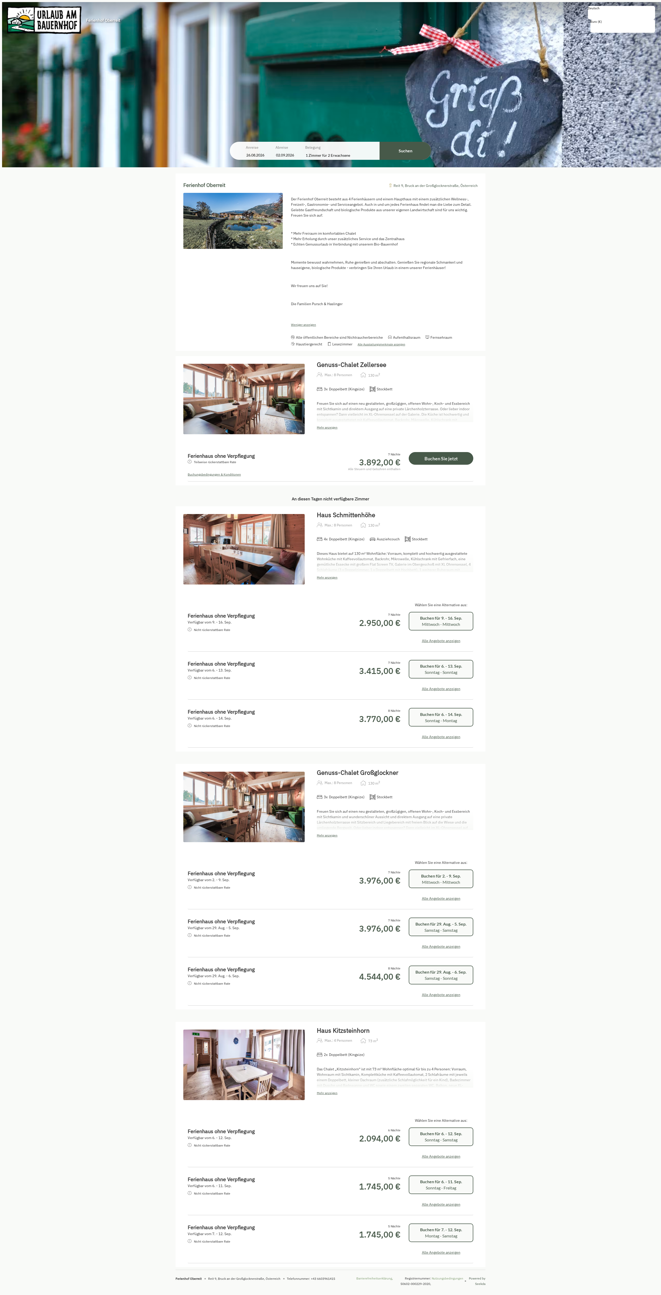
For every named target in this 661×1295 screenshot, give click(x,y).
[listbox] (621, 12)
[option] (621, 13)
